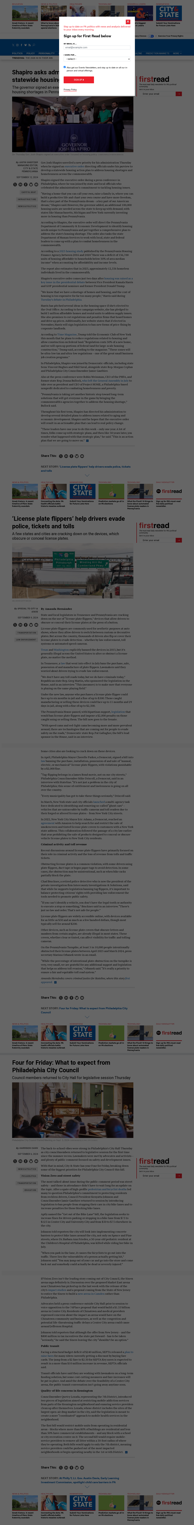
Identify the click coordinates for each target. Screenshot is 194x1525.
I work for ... (70, 54)
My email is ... (70, 43)
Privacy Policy (70, 89)
